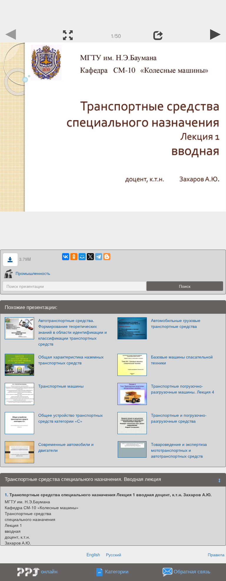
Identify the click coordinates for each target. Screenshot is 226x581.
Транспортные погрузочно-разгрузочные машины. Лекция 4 (182, 389)
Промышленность (33, 273)
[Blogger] (106, 256)
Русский (113, 554)
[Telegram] (98, 256)
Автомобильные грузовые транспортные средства (175, 323)
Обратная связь (192, 571)
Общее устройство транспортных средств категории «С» (70, 418)
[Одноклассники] (73, 256)
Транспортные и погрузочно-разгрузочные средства (179, 418)
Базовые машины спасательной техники (182, 360)
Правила (216, 554)
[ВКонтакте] (65, 256)
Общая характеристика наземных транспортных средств (71, 360)
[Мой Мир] (82, 256)
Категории (117, 571)
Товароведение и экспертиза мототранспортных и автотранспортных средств (179, 450)
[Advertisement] (113, 13)
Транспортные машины (61, 386)
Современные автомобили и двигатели (66, 447)
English (93, 554)
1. (6, 494)
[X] (90, 256)
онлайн (49, 571)
